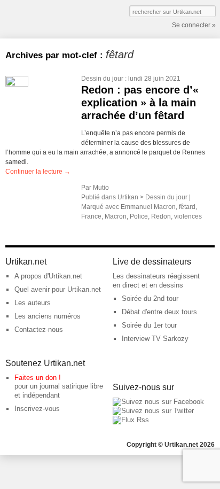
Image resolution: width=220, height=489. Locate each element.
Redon (161, 216)
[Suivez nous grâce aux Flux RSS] (131, 420)
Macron (116, 216)
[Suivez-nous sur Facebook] (158, 402)
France (91, 216)
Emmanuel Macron (148, 207)
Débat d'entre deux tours (159, 312)
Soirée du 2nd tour (150, 298)
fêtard (187, 207)
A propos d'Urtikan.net (48, 276)
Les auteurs (32, 303)
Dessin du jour (102, 78)
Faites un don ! (37, 378)
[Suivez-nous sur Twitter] (153, 411)
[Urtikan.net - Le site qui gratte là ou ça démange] (44, 18)
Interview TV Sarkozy (155, 339)
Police (139, 216)
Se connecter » (194, 25)
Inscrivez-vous (37, 409)
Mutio (101, 187)
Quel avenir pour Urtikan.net (57, 289)
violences (188, 216)
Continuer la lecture (37, 171)
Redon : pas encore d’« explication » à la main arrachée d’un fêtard (140, 102)
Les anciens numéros (47, 316)
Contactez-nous (38, 329)
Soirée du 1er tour (149, 325)
